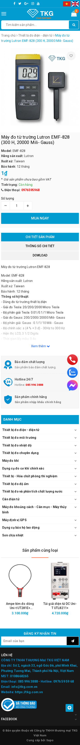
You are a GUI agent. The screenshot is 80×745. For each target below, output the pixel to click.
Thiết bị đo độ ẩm (15, 484)
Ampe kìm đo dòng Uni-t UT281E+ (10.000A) (20, 606)
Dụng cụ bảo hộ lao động (21, 527)
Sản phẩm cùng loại (40, 550)
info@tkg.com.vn (24, 687)
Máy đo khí (10, 460)
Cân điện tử (11, 499)
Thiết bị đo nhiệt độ (17, 445)
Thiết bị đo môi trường (19, 437)
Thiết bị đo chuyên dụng (20, 453)
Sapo (50, 740)
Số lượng (7, 198)
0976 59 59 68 (63, 681)
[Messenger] (72, 385)
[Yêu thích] (71, 55)
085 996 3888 (34, 384)
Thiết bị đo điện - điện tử (21, 430)
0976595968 (30, 190)
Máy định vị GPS (14, 520)
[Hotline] (72, 359)
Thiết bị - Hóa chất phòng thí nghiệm (29, 476)
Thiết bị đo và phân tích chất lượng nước (32, 491)
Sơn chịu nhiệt (13, 535)
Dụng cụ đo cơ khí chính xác (23, 468)
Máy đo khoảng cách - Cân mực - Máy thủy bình (34, 509)
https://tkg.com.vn (29, 692)
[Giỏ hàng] (74, 14)
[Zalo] (72, 372)
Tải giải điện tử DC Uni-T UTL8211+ (60, 606)
